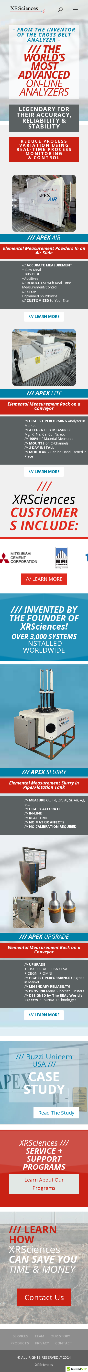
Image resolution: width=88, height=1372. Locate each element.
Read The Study (56, 1112)
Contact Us (44, 1297)
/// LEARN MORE (44, 316)
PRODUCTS (20, 1343)
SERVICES (20, 1336)
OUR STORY (60, 1336)
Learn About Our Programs (44, 1183)
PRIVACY (42, 1343)
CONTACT (63, 1343)
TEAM (39, 1336)
